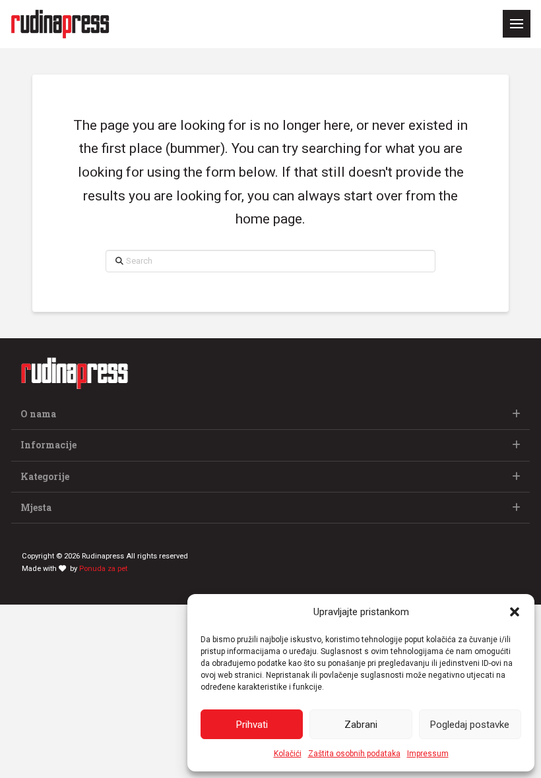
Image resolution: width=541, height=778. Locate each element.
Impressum (428, 753)
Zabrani (360, 725)
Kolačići (288, 753)
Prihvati (252, 725)
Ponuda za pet (103, 568)
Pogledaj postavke (469, 725)
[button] (514, 611)
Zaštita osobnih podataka (354, 753)
